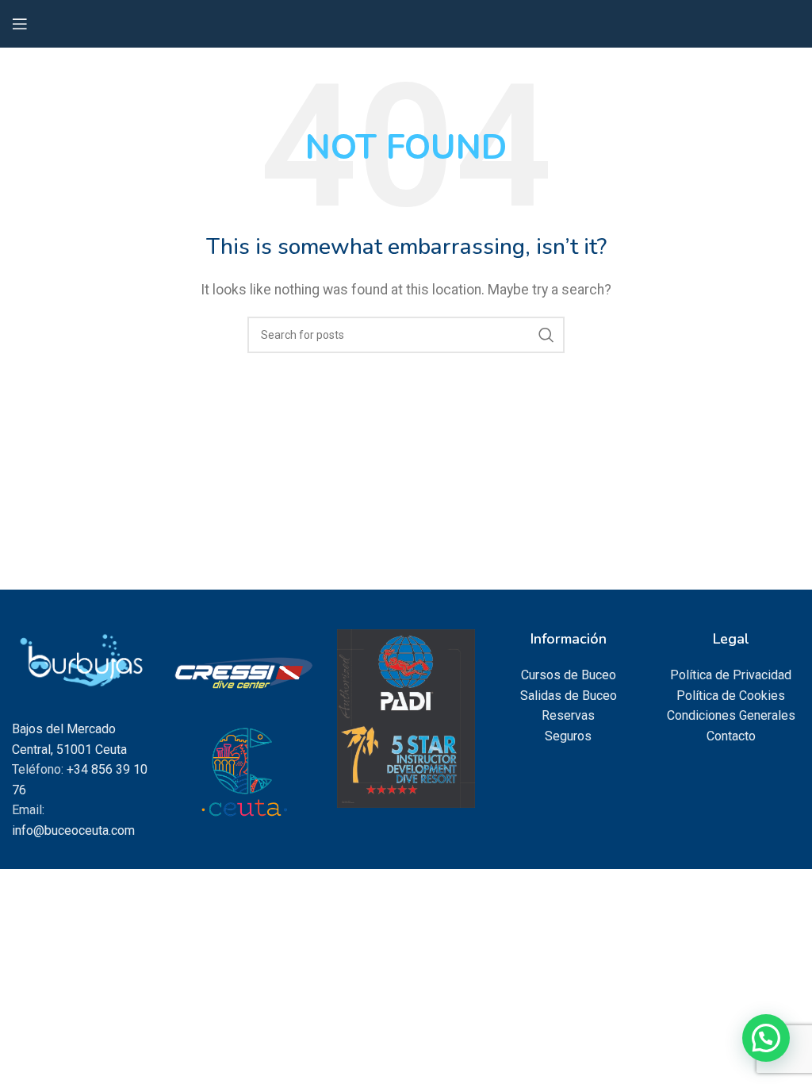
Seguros (568, 736)
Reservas (568, 715)
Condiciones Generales (731, 715)
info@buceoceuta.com (73, 830)
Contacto (731, 736)
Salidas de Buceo (568, 695)
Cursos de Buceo (568, 674)
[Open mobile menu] (20, 24)
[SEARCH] (546, 335)
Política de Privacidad (730, 674)
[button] (766, 1038)
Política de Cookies (730, 695)
